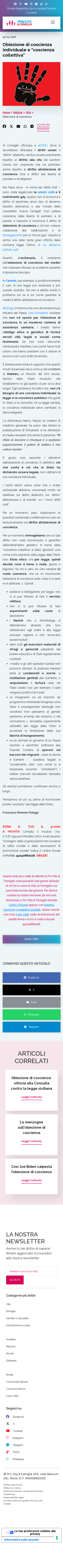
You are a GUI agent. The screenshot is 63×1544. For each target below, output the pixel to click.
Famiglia (10, 1311)
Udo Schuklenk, (39, 313)
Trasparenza (9, 1494)
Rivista (11, 8)
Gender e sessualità (17, 1318)
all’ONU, (43, 145)
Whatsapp (33, 1014)
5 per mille (22, 914)
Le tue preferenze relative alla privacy (35, 1532)
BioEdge (8, 308)
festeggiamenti (12, 235)
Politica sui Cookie (12, 1488)
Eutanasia (11, 1360)
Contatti (32, 12)
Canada (11, 280)
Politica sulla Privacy (13, 1485)
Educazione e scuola (18, 1325)
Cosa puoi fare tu (15, 1388)
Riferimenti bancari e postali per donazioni (23, 1491)
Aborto (10, 1353)
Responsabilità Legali (14, 1497)
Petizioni (11, 1346)
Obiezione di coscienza (17, 116)
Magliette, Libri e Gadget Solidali (36, 8)
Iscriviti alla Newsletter (43, 126)
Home (6, 112)
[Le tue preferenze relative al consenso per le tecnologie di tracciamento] (57, 1537)
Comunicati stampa (17, 1381)
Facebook (33, 977)
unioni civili (46, 192)
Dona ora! (31, 939)
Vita (28, 112)
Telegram (33, 1027)
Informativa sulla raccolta (21, 1539)
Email (34, 1002)
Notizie (17, 112)
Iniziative (11, 1339)
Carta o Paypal (18, 905)
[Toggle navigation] (53, 21)
